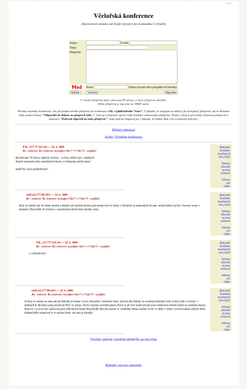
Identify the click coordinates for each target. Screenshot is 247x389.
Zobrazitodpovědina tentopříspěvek (225, 167)
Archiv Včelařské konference (123, 136)
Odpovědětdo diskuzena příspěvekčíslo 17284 (224, 199)
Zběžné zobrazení (123, 129)
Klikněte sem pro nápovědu (123, 365)
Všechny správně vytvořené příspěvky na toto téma (123, 339)
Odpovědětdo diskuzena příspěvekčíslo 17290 (224, 247)
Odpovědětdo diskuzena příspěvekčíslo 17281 (224, 151)
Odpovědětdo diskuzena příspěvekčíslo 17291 (224, 295)
